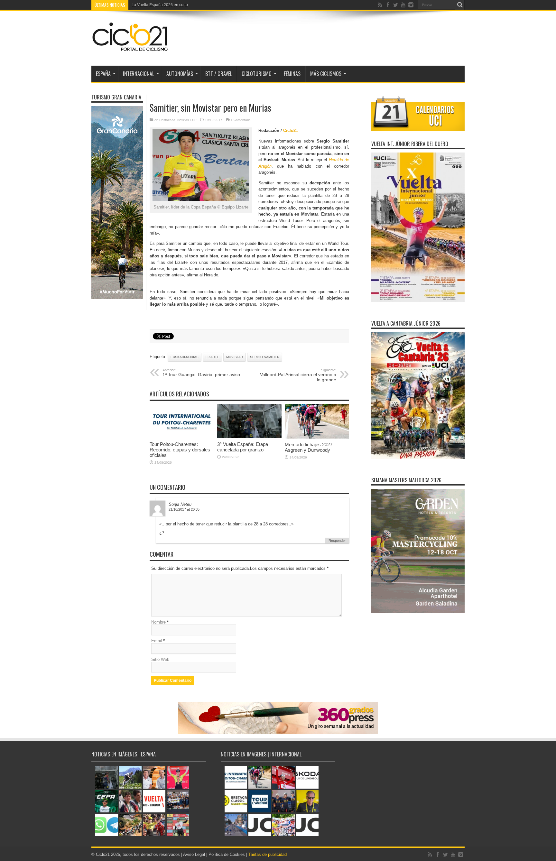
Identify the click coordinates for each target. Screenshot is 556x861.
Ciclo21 (290, 130)
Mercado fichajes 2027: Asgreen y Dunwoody (309, 447)
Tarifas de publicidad (267, 854)
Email (156, 640)
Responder (337, 540)
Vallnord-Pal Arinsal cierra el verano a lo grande (298, 375)
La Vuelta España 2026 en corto (160, 5)
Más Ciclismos (325, 74)
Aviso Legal (194, 854)
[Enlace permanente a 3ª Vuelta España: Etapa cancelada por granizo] (249, 436)
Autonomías (179, 74)
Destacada (167, 120)
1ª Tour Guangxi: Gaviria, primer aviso (201, 372)
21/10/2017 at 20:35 (184, 509)
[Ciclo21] (130, 49)
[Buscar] (460, 5)
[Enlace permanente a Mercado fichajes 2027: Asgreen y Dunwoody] (317, 437)
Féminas (292, 74)
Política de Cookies (226, 854)
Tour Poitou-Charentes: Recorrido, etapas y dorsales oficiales (180, 449)
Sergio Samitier (264, 357)
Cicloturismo (257, 74)
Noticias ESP (187, 120)
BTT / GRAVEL (218, 74)
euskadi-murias (185, 357)
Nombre (158, 622)
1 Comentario (241, 120)
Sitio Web (160, 659)
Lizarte (212, 357)
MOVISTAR (234, 357)
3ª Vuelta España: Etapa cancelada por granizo (242, 446)
